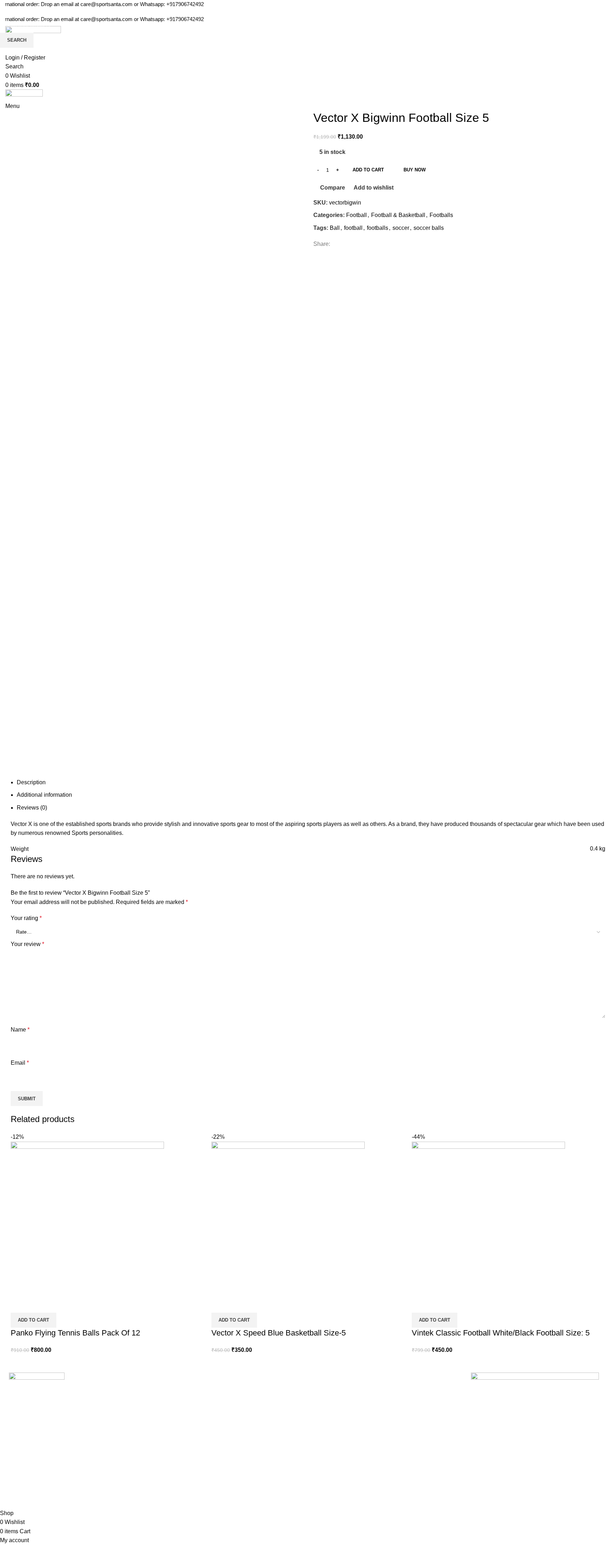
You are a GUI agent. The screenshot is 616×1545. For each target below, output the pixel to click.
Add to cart (368, 169)
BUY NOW (415, 169)
